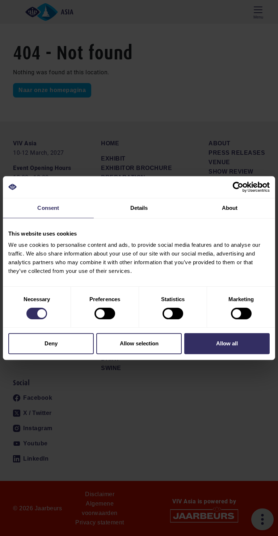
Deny (51, 343)
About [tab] (230, 208)
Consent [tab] (48, 208)
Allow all (227, 343)
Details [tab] (139, 208)
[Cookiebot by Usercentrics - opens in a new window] (238, 187)
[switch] (104, 313)
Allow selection (139, 343)
